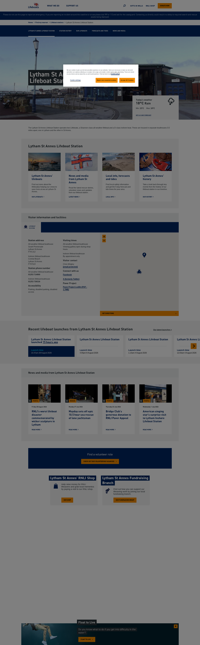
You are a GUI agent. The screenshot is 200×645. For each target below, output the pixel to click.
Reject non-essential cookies (106, 80)
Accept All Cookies (127, 80)
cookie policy (115, 74)
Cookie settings (75, 80)
